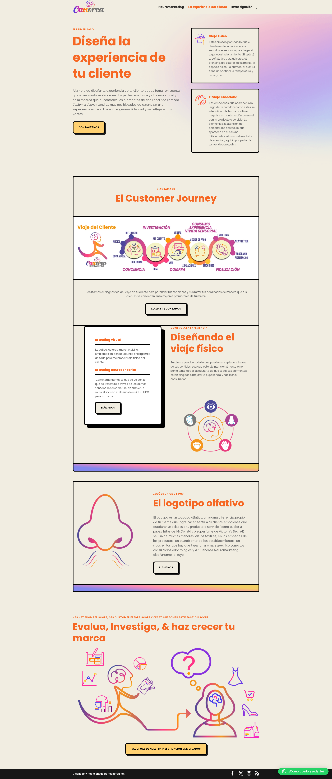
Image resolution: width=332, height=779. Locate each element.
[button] (303, 771)
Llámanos (108, 407)
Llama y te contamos (166, 308)
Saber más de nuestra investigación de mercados (166, 748)
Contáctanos (89, 127)
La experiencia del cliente (207, 7)
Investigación (241, 7)
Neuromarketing (171, 7)
